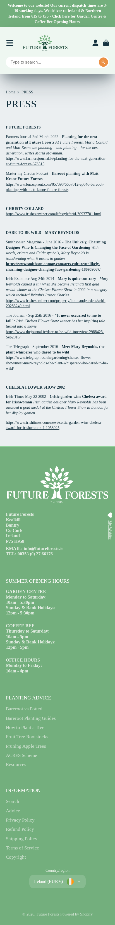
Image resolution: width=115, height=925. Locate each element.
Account (95, 43)
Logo (44, 43)
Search (12, 801)
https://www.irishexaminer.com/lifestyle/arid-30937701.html (53, 214)
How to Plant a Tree (25, 727)
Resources (16, 764)
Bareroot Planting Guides (31, 718)
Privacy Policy (20, 820)
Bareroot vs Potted (24, 708)
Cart (106, 43)
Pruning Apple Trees (26, 746)
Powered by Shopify (76, 914)
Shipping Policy (21, 838)
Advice (13, 810)
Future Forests (48, 914)
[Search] (103, 62)
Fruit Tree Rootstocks (27, 736)
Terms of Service (22, 848)
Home (10, 92)
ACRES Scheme (21, 755)
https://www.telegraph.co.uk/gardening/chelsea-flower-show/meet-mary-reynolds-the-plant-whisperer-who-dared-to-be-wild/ (57, 363)
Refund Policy (20, 829)
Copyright (16, 857)
